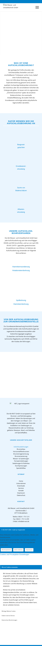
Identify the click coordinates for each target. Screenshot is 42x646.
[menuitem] (36, 10)
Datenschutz (21, 495)
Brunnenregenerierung (21, 454)
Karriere (21, 488)
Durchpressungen (21, 466)
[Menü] (36, 10)
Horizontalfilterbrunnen (21, 451)
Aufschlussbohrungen (21, 447)
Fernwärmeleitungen (21, 461)
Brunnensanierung (21, 456)
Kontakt (21, 490)
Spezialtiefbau (21, 468)
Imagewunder (21, 530)
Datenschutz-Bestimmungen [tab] (9, 620)
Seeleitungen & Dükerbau (21, 463)
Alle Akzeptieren (6, 550)
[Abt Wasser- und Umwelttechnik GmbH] (14, 7)
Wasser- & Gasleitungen (21, 459)
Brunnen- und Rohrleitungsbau (21, 416)
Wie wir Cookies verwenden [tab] (10, 567)
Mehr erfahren (18, 550)
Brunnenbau (21, 449)
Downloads (21, 486)
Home (21, 481)
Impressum (21, 493)
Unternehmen (21, 483)
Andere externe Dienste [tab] (8, 615)
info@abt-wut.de (23, 521)
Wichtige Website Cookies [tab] (9, 611)
